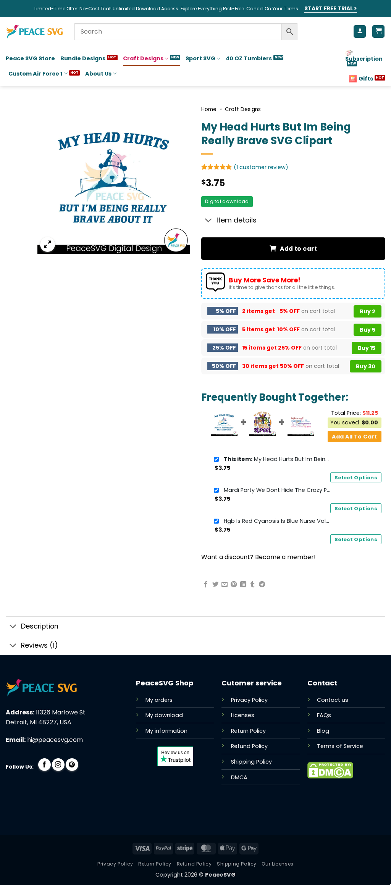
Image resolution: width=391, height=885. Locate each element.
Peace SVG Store (30, 58)
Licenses (242, 715)
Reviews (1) (39, 645)
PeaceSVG (220, 875)
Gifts (366, 78)
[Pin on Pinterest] (234, 584)
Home (209, 109)
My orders (159, 700)
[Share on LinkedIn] (243, 584)
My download (164, 715)
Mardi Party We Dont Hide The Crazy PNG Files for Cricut (277, 490)
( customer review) (261, 167)
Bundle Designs (82, 58)
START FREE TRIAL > (330, 8)
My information (166, 731)
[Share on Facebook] (206, 584)
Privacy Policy (249, 700)
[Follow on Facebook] (44, 764)
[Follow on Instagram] (58, 764)
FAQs (324, 715)
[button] (47, 244)
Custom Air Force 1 (35, 73)
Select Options (355, 477)
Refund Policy (249, 746)
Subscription (364, 59)
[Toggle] (208, 221)
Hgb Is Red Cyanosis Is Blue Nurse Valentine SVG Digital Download (277, 521)
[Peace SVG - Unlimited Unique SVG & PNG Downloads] (34, 32)
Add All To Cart (354, 436)
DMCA (239, 777)
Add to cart (298, 249)
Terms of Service (340, 746)
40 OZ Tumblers (249, 58)
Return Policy (248, 731)
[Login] (360, 31)
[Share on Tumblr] (252, 584)
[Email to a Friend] (224, 584)
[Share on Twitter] (215, 584)
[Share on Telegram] (262, 584)
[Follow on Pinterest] (72, 764)
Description (39, 626)
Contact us (332, 700)
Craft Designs (143, 58)
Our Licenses (277, 864)
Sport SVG (200, 58)
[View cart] (378, 31)
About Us (98, 73)
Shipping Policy (251, 762)
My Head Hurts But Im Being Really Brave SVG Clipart (277, 459)
